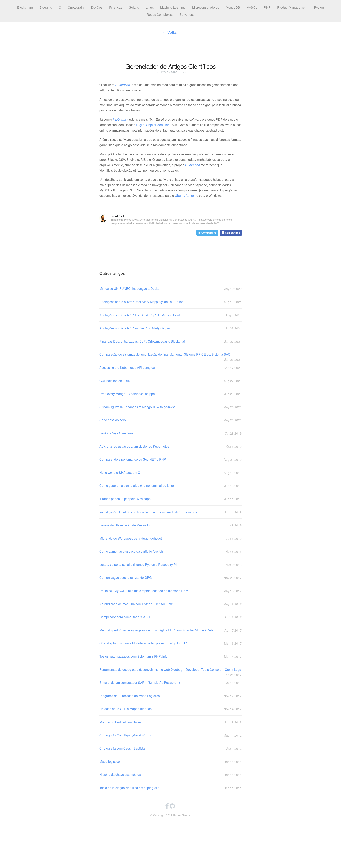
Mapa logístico (170, 761)
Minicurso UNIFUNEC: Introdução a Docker (170, 288)
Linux (150, 7)
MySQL (252, 7)
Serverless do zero (170, 420)
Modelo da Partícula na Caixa (170, 722)
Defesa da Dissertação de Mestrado (170, 525)
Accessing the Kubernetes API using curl (170, 367)
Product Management (292, 7)
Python (319, 7)
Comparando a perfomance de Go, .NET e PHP (170, 459)
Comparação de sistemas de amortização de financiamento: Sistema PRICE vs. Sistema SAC (170, 354)
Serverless (186, 14)
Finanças (115, 7)
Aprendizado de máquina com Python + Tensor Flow (170, 604)
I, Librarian (122, 84)
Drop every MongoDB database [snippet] (170, 393)
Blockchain (25, 7)
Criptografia (76, 7)
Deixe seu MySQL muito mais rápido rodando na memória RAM (170, 590)
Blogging (45, 7)
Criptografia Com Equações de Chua (170, 735)
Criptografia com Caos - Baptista (170, 748)
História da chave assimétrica (170, 774)
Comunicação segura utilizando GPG (170, 577)
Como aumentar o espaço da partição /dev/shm (170, 551)
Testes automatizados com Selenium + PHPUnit (170, 656)
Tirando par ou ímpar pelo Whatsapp (170, 499)
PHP (267, 7)
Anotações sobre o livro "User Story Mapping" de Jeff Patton (170, 302)
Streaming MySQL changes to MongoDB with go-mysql (170, 407)
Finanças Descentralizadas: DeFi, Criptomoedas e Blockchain (170, 341)
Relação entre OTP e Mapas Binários (170, 709)
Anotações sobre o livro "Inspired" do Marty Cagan (170, 328)
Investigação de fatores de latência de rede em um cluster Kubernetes (170, 512)
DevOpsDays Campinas (170, 433)
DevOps (96, 7)
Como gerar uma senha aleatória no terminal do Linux (170, 485)
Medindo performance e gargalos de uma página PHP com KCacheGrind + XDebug (170, 630)
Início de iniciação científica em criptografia (170, 787)
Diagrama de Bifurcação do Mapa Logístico (170, 696)
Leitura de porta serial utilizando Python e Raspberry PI (170, 564)
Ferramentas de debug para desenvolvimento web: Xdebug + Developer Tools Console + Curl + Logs (170, 669)
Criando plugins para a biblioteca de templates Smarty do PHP (170, 643)
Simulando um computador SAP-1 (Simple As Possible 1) (170, 682)
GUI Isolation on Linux (170, 380)
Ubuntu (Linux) (185, 195)
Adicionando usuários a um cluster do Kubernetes (170, 446)
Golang (134, 7)
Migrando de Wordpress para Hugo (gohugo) (170, 538)
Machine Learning (172, 7)
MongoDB (233, 7)
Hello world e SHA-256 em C (170, 472)
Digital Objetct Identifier (152, 124)
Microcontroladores (205, 7)
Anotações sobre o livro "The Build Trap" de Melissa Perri (170, 315)
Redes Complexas (160, 14)
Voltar (170, 32)
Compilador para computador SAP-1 (170, 617)
